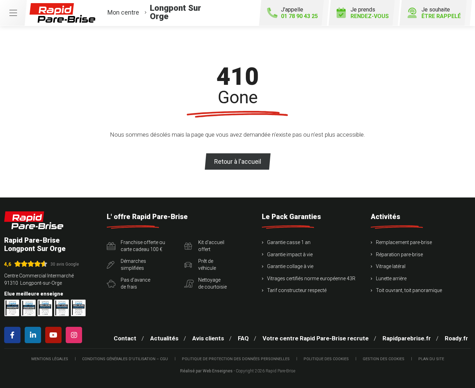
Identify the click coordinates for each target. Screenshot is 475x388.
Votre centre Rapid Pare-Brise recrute (316, 338)
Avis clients (208, 338)
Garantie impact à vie (290, 254)
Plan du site (431, 359)
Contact (125, 338)
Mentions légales (49, 359)
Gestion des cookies (383, 359)
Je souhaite (441, 12)
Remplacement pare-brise (404, 242)
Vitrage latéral (390, 266)
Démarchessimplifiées (133, 264)
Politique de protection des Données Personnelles (236, 359)
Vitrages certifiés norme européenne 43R (311, 278)
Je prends (370, 12)
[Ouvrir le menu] (13, 13)
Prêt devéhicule (207, 264)
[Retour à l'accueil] (33, 220)
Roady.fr (456, 338)
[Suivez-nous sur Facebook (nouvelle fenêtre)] (13, 335)
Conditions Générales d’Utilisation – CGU (125, 359)
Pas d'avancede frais (135, 283)
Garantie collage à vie (290, 266)
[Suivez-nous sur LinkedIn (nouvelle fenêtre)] (34, 335)
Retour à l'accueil (237, 161)
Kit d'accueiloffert (211, 246)
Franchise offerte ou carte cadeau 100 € (143, 246)
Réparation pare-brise (399, 254)
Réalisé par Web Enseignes (206, 371)
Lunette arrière (391, 278)
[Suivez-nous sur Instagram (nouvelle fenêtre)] (75, 335)
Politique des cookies (326, 359)
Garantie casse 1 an (289, 242)
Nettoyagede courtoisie (212, 283)
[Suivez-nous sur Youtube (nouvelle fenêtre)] (54, 335)
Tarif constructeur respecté (297, 290)
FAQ (243, 338)
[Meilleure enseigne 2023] (78, 307)
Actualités (164, 338)
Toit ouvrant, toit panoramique (409, 290)
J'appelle (299, 12)
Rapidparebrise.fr (407, 338)
